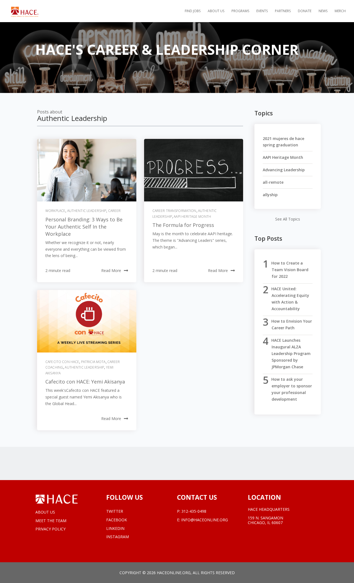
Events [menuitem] (262, 11)
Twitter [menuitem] (114, 511)
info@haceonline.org (204, 519)
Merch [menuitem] (340, 11)
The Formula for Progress (183, 225)
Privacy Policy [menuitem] (50, 529)
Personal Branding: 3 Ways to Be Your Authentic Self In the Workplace (84, 226)
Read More (111, 270)
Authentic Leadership (86, 210)
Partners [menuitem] (283, 11)
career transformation (174, 210)
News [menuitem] (323, 11)
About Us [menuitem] (216, 11)
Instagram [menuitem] (117, 537)
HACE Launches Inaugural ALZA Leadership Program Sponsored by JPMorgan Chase (291, 353)
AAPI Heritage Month (192, 216)
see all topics (287, 219)
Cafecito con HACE (62, 361)
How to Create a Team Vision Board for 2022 (289, 269)
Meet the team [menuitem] (50, 520)
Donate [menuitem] (304, 11)
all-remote (273, 182)
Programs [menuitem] (240, 11)
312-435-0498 (193, 511)
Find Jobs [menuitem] (193, 11)
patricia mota (93, 361)
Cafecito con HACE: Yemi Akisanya (85, 381)
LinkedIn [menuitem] (115, 528)
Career (114, 210)
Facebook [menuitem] (116, 520)
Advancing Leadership (284, 169)
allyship (270, 194)
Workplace (55, 210)
